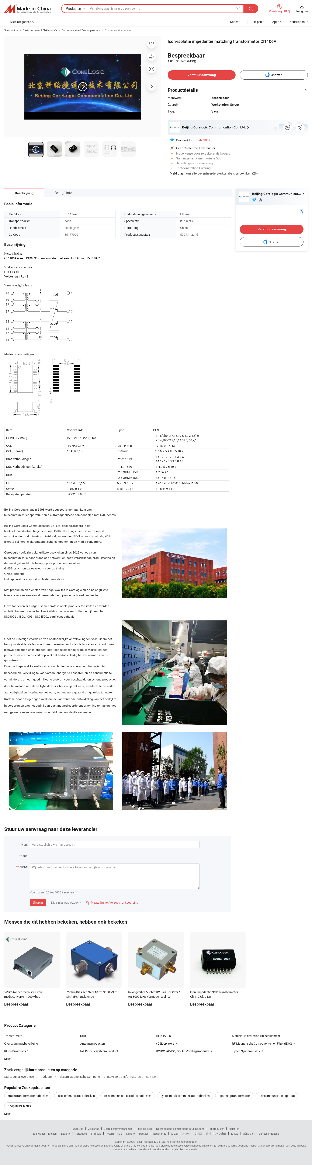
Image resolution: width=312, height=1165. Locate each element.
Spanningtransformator (234, 1096)
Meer (7, 1114)
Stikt (83, 1036)
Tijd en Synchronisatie (246, 1051)
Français (96, 1133)
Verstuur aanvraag (201, 75)
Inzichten (234, 1128)
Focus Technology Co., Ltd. (150, 1141)
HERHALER (163, 1036)
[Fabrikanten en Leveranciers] (27, 8)
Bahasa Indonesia (269, 1133)
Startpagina (11, 30)
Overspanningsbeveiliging (21, 1043)
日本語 (198, 1133)
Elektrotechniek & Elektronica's (39, 30)
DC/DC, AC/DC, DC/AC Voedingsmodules (182, 1051)
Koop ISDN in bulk (19, 1106)
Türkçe (234, 1133)
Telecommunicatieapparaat (277, 1096)
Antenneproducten (92, 1043)
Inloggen (302, 11)
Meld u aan (177, 173)
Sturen (38, 902)
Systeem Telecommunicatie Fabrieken (185, 1096)
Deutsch (144, 1133)
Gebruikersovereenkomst (118, 1128)
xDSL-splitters (165, 1043)
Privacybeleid (144, 1128)
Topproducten (216, 1128)
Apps (275, 22)
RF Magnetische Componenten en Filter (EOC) (262, 1043)
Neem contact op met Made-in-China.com (180, 1128)
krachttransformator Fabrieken (28, 1096)
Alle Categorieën (20, 22)
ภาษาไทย (220, 1133)
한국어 (186, 1133)
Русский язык (114, 1133)
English (52, 1133)
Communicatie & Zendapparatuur (81, 30)
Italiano (130, 1133)
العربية (174, 1133)
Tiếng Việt (248, 1133)
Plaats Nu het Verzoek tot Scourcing (112, 902)
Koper (234, 22)
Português (81, 1133)
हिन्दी (208, 1133)
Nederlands (159, 1133)
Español (65, 1133)
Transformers (13, 1036)
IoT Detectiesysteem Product (99, 1051)
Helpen (257, 22)
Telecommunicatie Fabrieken (76, 1096)
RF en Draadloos (15, 1051)
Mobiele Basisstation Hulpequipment (256, 1036)
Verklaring (93, 1128)
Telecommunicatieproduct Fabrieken (128, 1096)
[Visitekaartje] (302, 211)
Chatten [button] (276, 75)
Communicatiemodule (118, 30)
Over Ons (78, 1128)
